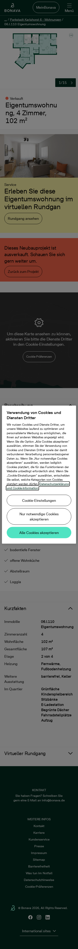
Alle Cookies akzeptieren (39, 532)
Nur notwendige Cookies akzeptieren (39, 516)
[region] (39, 474)
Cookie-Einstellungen (39, 500)
